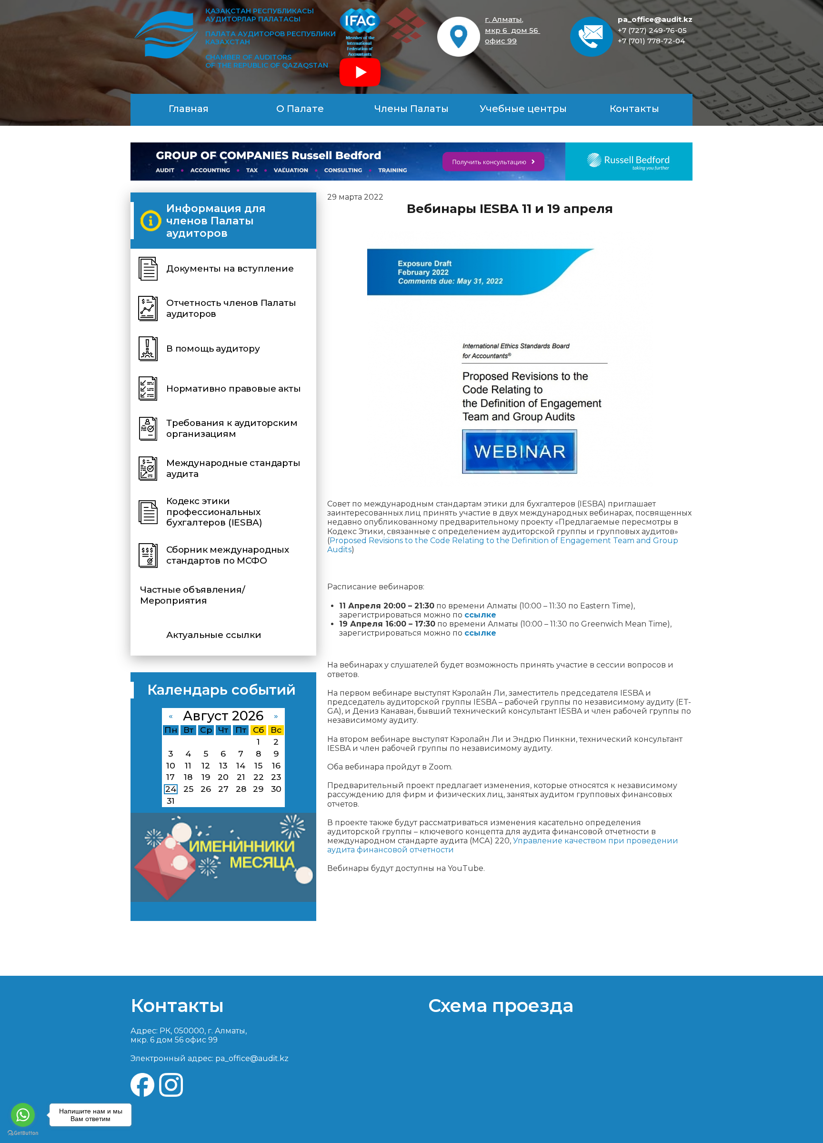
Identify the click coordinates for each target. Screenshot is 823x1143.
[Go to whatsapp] (23, 1115)
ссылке (480, 632)
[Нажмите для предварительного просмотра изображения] (510, 359)
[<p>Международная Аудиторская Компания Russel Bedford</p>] (411, 161)
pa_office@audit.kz (655, 19)
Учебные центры (523, 108)
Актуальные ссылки (213, 634)
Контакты (634, 108)
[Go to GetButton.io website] (23, 1133)
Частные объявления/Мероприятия (192, 595)
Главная (189, 108)
